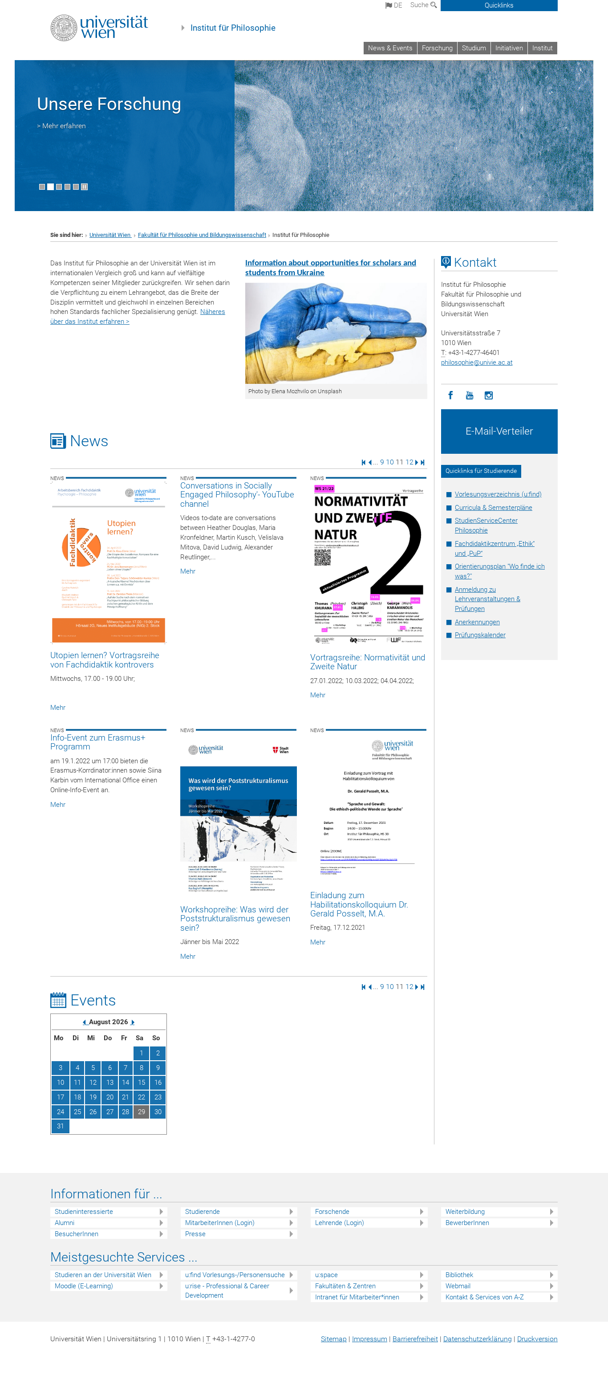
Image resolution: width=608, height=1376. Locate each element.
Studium (474, 48)
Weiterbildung (465, 1212)
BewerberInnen (467, 1223)
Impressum (369, 1339)
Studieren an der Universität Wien (103, 1275)
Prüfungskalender (480, 635)
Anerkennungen (477, 622)
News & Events (390, 48)
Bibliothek (459, 1275)
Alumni (64, 1223)
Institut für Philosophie (233, 28)
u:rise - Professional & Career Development (227, 1290)
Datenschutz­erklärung (477, 1339)
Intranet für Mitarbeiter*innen (357, 1297)
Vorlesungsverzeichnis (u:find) (498, 494)
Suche (420, 5)
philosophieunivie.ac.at (477, 362)
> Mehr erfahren (61, 126)
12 (409, 462)
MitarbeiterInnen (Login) (220, 1223)
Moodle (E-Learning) (84, 1286)
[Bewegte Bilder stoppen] (84, 186)
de (397, 5)
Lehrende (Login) (339, 1223)
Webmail (458, 1286)
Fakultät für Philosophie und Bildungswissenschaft (202, 235)
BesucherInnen (76, 1234)
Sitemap (334, 1339)
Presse (195, 1234)
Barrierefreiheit (415, 1339)
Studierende (202, 1212)
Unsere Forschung (109, 104)
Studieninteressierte (84, 1212)
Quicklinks (499, 5)
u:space (326, 1275)
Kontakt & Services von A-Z (485, 1297)
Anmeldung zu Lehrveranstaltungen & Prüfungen (487, 599)
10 (390, 462)
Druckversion (537, 1339)
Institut (542, 48)
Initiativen (509, 48)
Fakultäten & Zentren (345, 1286)
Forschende (332, 1212)
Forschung (437, 48)
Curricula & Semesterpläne (493, 508)
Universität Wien (110, 235)
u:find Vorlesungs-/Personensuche (235, 1275)
